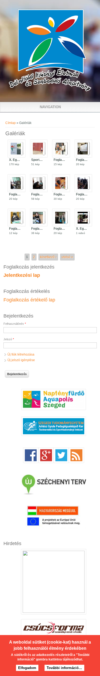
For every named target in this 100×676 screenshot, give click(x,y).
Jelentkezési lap (21, 275)
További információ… (64, 668)
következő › (48, 257)
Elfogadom (27, 668)
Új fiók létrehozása (20, 354)
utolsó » (67, 257)
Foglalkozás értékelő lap (29, 300)
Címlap (10, 123)
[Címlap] (50, 90)
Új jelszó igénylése (21, 360)
